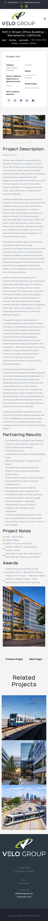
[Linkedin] (26, 6)
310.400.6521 (24, 883)
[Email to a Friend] (32, 100)
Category (10, 65)
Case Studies (11, 68)
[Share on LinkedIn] (20, 100)
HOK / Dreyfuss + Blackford (13, 93)
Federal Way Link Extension (22, 732)
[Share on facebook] (8, 100)
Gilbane (28, 71)
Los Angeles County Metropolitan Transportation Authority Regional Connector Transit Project (12, 659)
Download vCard (24, 897)
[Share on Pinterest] (26, 100)
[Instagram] (21, 6)
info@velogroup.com (24, 893)
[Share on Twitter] (14, 100)
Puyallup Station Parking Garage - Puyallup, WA (37, 659)
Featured (10, 70)
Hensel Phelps (31, 84)
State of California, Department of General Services (13, 78)
